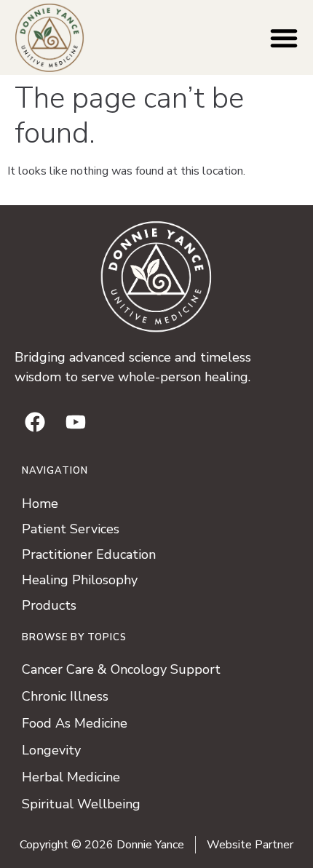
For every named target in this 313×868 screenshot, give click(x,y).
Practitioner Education (89, 554)
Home (40, 503)
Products (49, 605)
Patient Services (70, 529)
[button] (284, 38)
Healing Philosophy (80, 580)
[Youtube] (75, 422)
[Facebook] (35, 422)
